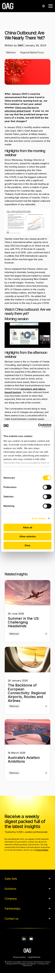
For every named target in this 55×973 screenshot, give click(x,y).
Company (11, 898)
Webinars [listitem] (14, 633)
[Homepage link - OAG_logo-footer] (27, 951)
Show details (39, 518)
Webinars (11, 52)
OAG (21, 45)
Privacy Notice (42, 850)
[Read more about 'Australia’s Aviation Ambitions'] (27, 732)
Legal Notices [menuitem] (34, 957)
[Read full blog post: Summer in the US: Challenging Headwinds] (46, 634)
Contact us (11, 918)
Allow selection (27, 536)
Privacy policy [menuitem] (19, 957)
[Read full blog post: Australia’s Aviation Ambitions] (46, 773)
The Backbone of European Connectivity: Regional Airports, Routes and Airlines (27, 693)
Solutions (10, 888)
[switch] (47, 487)
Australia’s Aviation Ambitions (24, 760)
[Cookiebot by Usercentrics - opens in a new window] (38, 426)
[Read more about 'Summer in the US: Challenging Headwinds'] (27, 593)
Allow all (27, 527)
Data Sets (11, 878)
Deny (27, 545)
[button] (50, 5)
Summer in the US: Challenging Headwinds (24, 622)
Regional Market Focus (32, 52)
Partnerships (12, 908)
